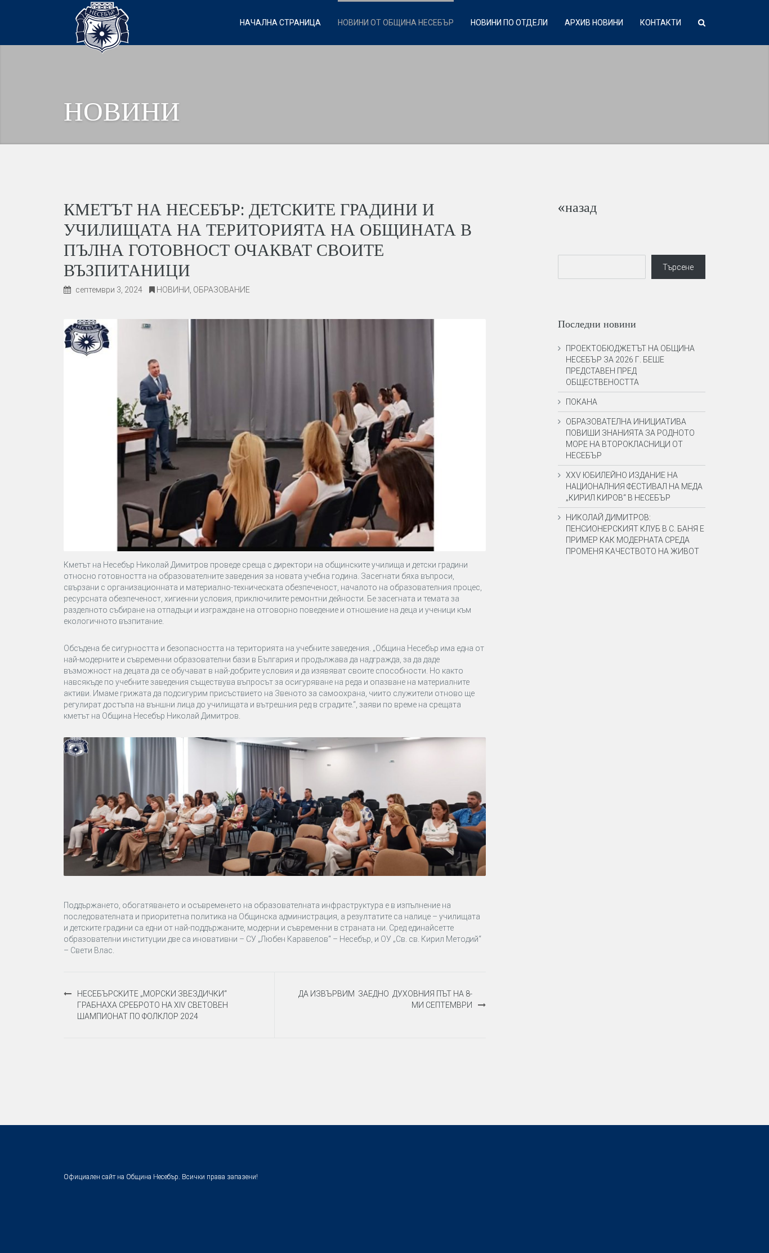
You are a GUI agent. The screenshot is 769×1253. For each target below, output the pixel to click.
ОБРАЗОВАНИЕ (221, 289)
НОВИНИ (173, 289)
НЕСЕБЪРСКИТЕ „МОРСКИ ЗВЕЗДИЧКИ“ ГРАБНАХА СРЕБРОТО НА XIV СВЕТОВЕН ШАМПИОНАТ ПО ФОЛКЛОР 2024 (152, 1005)
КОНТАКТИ (660, 22)
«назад (577, 207)
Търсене (678, 267)
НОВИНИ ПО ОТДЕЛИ (509, 22)
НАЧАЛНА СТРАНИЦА (280, 22)
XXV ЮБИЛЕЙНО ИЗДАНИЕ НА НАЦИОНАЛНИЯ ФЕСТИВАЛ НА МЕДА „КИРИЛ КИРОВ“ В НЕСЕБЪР (634, 486)
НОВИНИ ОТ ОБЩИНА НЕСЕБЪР (396, 22)
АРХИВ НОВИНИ (594, 22)
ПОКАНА (581, 401)
